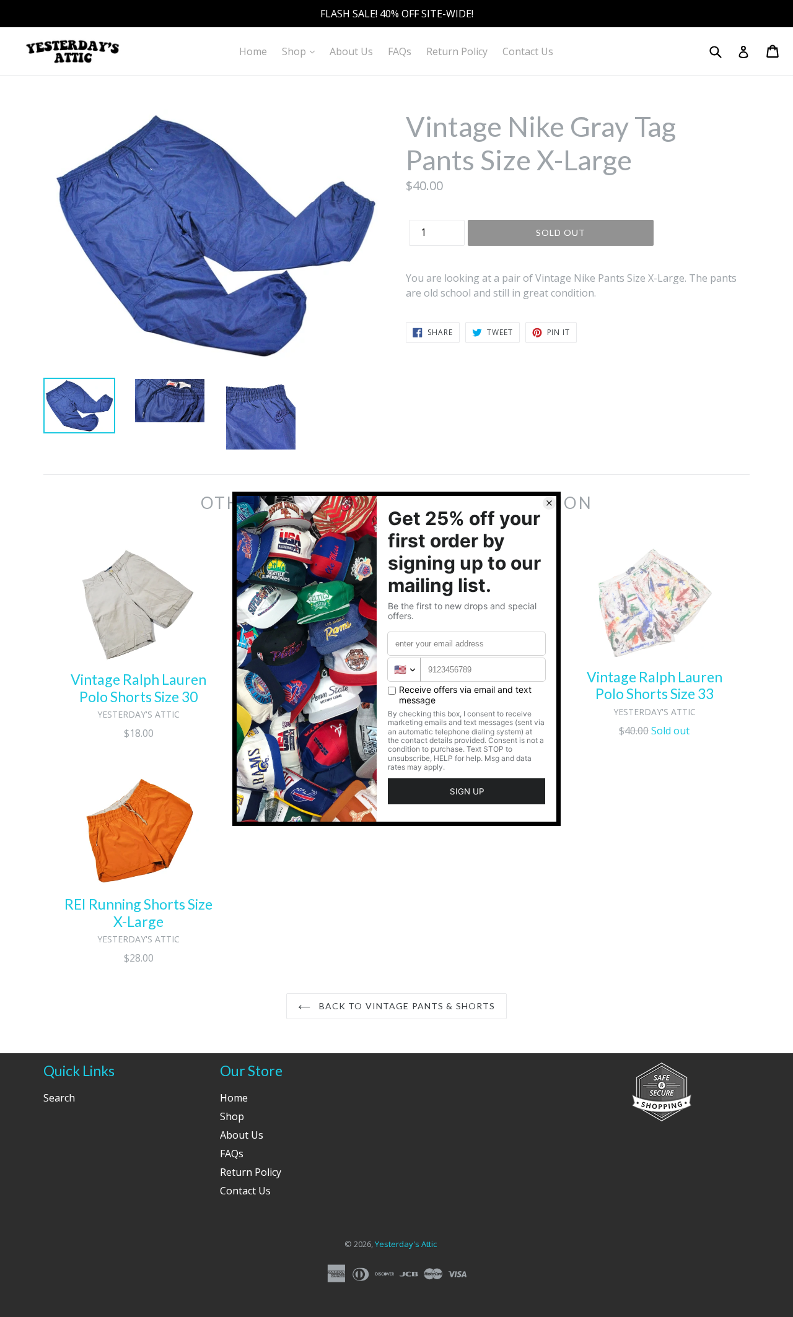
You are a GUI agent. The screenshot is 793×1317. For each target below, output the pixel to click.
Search (59, 1098)
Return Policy (457, 51)
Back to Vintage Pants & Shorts (406, 1006)
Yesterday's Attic (406, 1244)
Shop (301, 51)
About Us (351, 51)
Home (253, 51)
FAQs (399, 51)
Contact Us (527, 51)
